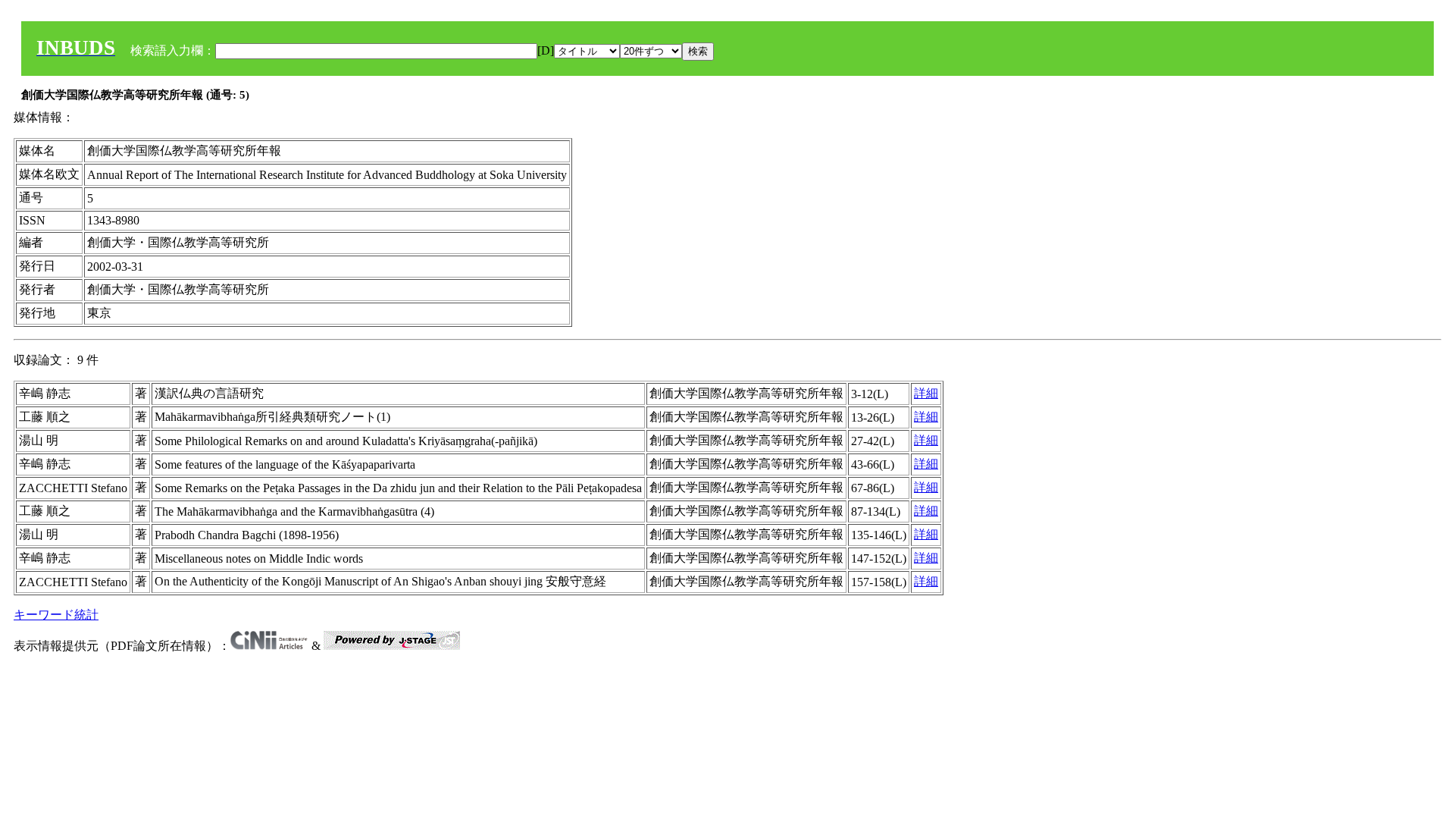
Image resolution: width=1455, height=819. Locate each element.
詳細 (926, 393)
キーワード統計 (56, 614)
